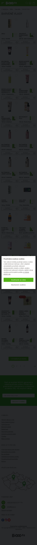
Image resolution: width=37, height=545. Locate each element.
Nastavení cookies (18, 285)
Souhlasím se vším (18, 280)
